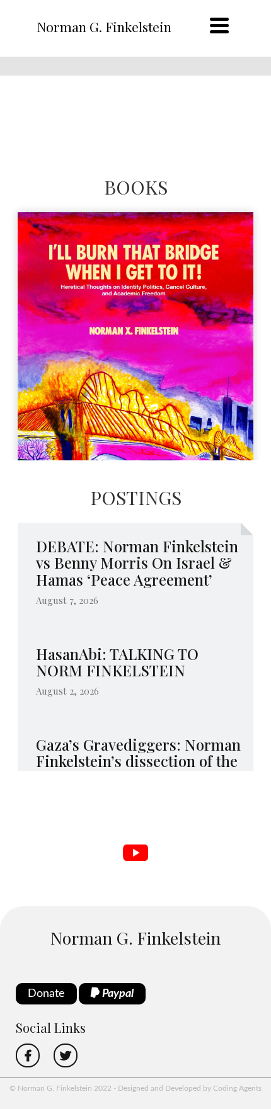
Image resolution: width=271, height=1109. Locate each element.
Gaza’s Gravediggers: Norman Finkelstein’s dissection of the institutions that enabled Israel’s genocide (138, 769)
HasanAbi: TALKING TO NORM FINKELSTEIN (117, 662)
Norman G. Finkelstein (104, 26)
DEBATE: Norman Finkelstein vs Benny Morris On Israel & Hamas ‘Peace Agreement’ (137, 562)
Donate (46, 993)
